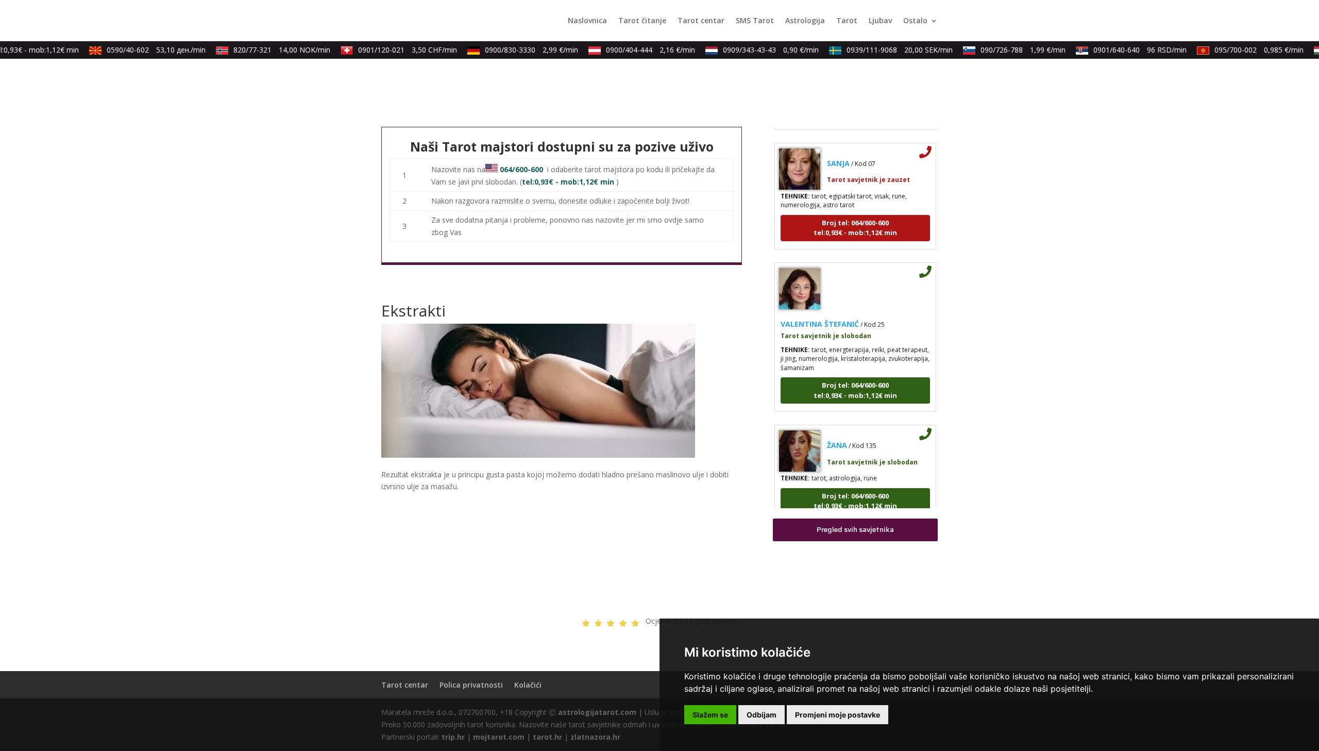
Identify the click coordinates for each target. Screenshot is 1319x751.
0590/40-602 (148, 50)
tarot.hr (547, 737)
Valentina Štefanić (820, 314)
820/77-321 (274, 50)
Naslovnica (587, 21)
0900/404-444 (642, 50)
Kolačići (528, 685)
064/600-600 (521, 169)
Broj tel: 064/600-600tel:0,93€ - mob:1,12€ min (855, 218)
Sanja (838, 153)
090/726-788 (1015, 50)
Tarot (846, 21)
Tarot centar (701, 21)
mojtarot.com (499, 737)
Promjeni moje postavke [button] (837, 714)
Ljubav (880, 21)
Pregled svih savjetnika (855, 529)
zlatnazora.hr (595, 737)
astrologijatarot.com (597, 712)
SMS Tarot (755, 21)
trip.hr (453, 737)
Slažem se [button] (710, 714)
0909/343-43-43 (763, 50)
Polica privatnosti (471, 685)
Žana (837, 435)
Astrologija (805, 21)
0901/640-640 (1132, 50)
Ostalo (915, 21)
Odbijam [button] (761, 714)
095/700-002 (1251, 50)
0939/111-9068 (892, 50)
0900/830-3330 (523, 50)
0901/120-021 (399, 50)
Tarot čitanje (642, 21)
